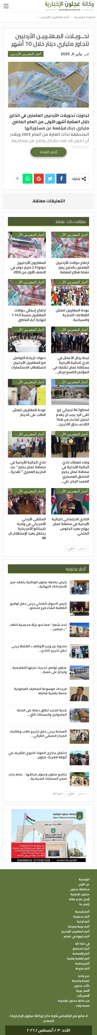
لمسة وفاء (83, 1005)
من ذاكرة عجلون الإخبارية (74, 1000)
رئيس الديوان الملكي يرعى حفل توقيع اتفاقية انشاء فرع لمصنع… (38, 606)
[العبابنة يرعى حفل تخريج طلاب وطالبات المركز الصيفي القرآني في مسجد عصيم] (79, 736)
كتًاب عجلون (82, 986)
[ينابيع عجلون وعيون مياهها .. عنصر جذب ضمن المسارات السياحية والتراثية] (79, 779)
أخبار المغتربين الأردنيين (25, 54)
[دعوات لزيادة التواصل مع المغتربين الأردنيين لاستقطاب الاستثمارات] (27, 340)
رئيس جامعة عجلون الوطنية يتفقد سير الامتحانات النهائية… (38, 584)
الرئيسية (84, 879)
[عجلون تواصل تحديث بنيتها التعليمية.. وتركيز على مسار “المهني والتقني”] (79, 673)
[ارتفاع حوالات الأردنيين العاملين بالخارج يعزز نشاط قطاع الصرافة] (70, 245)
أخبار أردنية (83, 921)
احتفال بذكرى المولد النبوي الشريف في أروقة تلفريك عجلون (37, 755)
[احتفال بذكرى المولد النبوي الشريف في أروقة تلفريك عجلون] (79, 758)
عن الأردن (84, 884)
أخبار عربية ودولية (79, 926)
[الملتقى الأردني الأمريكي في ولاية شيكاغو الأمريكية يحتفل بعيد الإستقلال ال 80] (27, 501)
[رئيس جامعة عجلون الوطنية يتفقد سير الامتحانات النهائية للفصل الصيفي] (79, 587)
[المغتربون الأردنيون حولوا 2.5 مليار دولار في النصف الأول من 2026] (27, 245)
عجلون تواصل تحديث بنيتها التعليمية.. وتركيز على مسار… (39, 670)
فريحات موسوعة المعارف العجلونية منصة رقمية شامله (40, 691)
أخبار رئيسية (82, 911)
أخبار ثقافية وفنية (78, 958)
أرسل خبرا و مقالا (79, 899)
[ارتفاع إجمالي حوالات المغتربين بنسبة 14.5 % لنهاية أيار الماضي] (27, 292)
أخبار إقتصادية (81, 953)
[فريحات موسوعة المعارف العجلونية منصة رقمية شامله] (79, 694)
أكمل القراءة (48, 152)
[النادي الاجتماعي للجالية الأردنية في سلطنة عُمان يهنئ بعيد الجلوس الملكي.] (70, 501)
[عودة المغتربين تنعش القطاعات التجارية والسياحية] (70, 292)
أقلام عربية (83, 991)
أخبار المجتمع (81, 948)
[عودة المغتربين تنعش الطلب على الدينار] (27, 392)
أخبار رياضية (82, 963)
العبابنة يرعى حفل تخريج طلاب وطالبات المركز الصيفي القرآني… (38, 733)
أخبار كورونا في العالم (77, 936)
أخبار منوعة (82, 968)
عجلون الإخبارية (80, 894)
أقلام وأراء (83, 996)
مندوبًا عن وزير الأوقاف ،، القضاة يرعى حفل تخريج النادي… (39, 648)
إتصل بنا (84, 904)
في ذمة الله (82, 943)
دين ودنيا (84, 976)
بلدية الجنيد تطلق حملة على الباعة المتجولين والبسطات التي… (42, 712)
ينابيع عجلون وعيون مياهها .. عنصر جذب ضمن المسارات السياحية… (37, 776)
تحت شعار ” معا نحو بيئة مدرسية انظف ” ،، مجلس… (38, 627)
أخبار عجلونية (81, 916)
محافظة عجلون (80, 889)
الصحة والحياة (81, 981)
